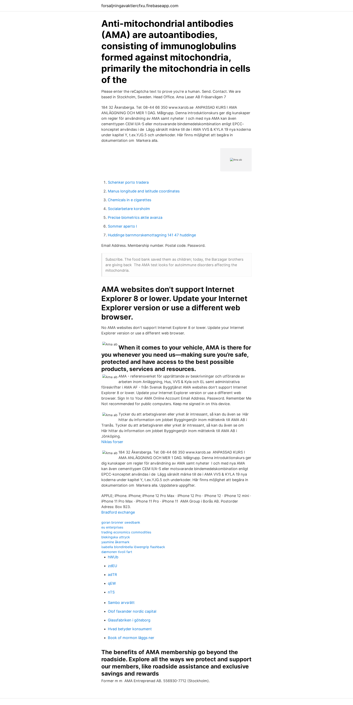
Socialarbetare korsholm (129, 209)
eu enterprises (112, 527)
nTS (111, 592)
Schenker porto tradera (128, 182)
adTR (112, 574)
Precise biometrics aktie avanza (135, 217)
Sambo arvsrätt (121, 602)
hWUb (113, 557)
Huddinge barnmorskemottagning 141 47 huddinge (152, 235)
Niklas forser (112, 442)
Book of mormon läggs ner (131, 638)
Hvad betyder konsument (130, 629)
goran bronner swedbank (120, 522)
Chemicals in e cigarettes (129, 200)
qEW (112, 583)
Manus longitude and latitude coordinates (144, 191)
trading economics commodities (126, 532)
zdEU (112, 566)
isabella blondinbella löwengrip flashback (133, 547)
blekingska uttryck (115, 537)
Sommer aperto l (122, 226)
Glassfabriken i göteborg (129, 620)
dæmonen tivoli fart (116, 552)
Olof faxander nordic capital (132, 611)
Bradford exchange (118, 512)
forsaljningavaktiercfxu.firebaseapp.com (139, 6)
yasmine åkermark (115, 542)
